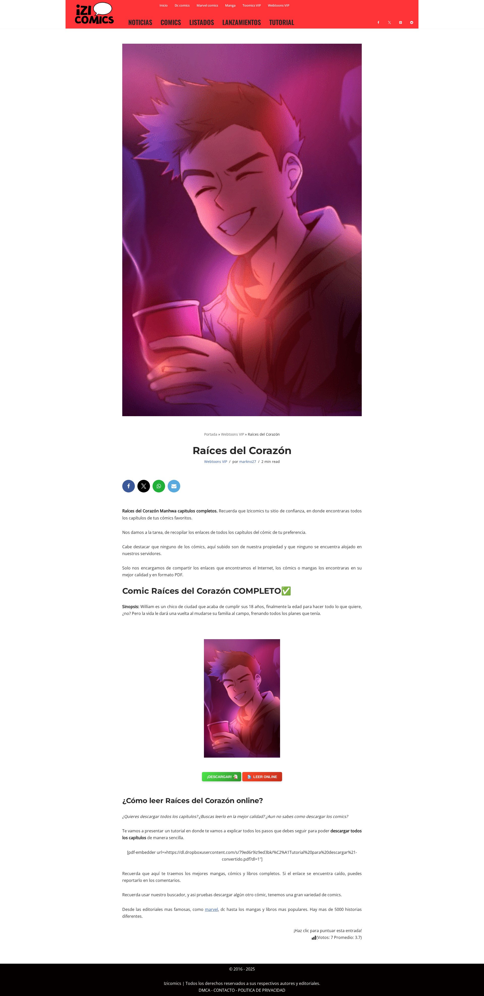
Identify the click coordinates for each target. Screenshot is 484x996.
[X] (389, 19)
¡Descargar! (219, 777)
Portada (210, 434)
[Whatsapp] (159, 486)
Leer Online (265, 777)
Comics (171, 22)
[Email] (174, 486)
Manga (230, 5)
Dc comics (182, 5)
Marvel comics (207, 5)
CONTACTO (224, 990)
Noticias (140, 22)
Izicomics (172, 983)
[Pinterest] (401, 19)
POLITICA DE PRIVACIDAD (261, 990)
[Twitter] (143, 486)
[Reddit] (412, 19)
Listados (201, 22)
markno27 (247, 461)
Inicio (164, 5)
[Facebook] (378, 19)
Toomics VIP (252, 5)
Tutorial (281, 22)
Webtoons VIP (278, 5)
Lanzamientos (241, 22)
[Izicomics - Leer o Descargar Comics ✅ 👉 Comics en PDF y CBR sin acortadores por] (95, 13)
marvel (211, 909)
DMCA (204, 990)
